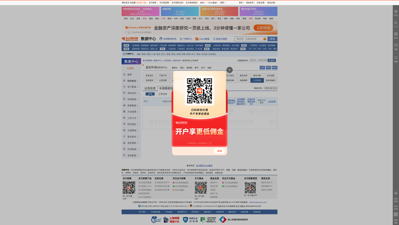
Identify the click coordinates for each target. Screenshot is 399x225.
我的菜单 (250, 3)
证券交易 (260, 3)
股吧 (222, 3)
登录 (241, 3)
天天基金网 (164, 3)
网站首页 (125, 3)
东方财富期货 (191, 3)
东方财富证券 (177, 3)
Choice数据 (212, 3)
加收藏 (133, 3)
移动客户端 (141, 3)
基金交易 (271, 3)
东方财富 (152, 3)
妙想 (202, 3)
